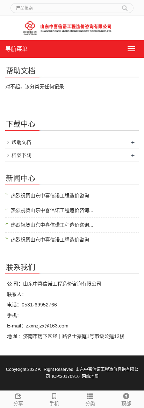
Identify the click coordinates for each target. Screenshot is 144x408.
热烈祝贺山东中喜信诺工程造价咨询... (52, 195)
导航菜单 (16, 49)
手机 (54, 403)
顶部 (126, 403)
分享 (18, 403)
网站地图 (90, 376)
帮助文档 (21, 142)
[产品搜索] (124, 5)
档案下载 (21, 155)
